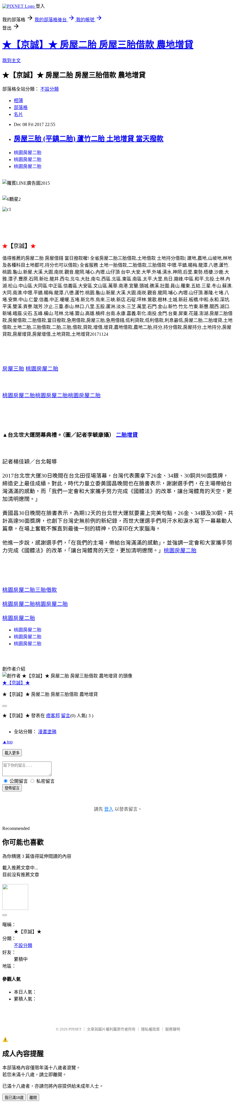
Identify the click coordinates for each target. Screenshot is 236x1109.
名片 (18, 114)
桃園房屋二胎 (27, 152)
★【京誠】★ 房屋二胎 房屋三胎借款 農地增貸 (97, 44)
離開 (33, 1097)
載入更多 (12, 753)
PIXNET (74, 1029)
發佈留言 (12, 788)
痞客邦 (53, 715)
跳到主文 (11, 60)
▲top (7, 741)
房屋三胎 (13, 369)
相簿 (18, 100)
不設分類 (49, 89)
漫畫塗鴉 (47, 731)
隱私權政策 (150, 1029)
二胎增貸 (127, 435)
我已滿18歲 (14, 1097)
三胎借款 (46, 590)
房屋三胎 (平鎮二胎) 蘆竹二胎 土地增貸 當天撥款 (88, 138)
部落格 (21, 107)
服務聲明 (172, 1029)
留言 (65, 715)
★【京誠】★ (16, 682)
